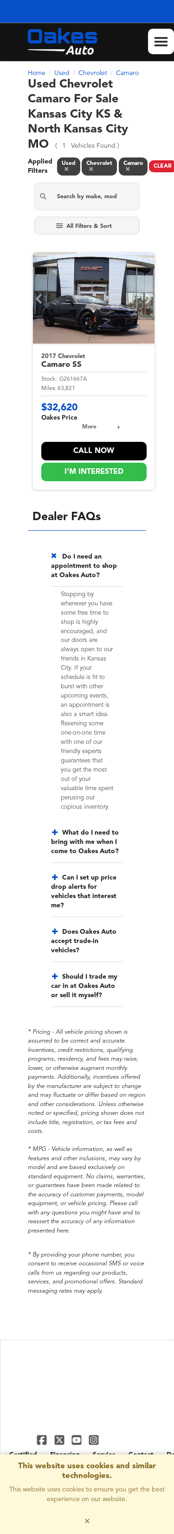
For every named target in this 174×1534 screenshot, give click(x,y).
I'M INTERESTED (93, 472)
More (89, 427)
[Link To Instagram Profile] (93, 1440)
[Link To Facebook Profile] (43, 1440)
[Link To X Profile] (60, 1440)
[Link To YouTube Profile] (77, 1440)
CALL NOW (93, 451)
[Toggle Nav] (161, 41)
